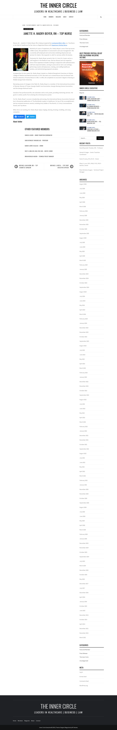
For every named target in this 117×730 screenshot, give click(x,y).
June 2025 (82, 247)
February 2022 (84, 426)
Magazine (58, 17)
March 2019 (83, 566)
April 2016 (82, 597)
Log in (81, 672)
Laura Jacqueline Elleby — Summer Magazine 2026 (94, 99)
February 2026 (84, 211)
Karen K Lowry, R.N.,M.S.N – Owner (34, 146)
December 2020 (84, 489)
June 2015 (82, 610)
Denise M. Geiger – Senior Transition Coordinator (38, 135)
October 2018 (83, 575)
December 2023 (84, 328)
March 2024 (83, 314)
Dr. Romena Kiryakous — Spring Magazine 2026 (94, 107)
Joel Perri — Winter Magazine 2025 (95, 115)
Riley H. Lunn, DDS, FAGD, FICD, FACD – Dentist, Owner (39, 151)
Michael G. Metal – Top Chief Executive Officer (59, 166)
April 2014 (82, 624)
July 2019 (82, 561)
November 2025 (84, 224)
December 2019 (84, 543)
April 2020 (82, 525)
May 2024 (82, 305)
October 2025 (83, 229)
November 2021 (84, 440)
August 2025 (83, 238)
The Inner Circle (58, 5)
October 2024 (83, 283)
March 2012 (83, 637)
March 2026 (83, 206)
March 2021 (83, 476)
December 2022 (84, 382)
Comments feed (84, 681)
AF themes (75, 727)
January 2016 (83, 601)
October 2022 (83, 390)
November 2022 (84, 386)
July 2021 (82, 458)
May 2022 (82, 413)
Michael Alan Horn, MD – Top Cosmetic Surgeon (28, 166)
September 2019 (84, 557)
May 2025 (82, 251)
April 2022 (82, 417)
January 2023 (83, 377)
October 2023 (83, 337)
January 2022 (83, 431)
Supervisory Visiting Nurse (59, 45)
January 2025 (83, 269)
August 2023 (83, 346)
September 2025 (84, 233)
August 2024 (83, 292)
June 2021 (82, 462)
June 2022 (82, 408)
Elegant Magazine (65, 727)
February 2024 (84, 319)
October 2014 (83, 619)
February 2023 (84, 373)
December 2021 (84, 435)
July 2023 (82, 350)
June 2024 (82, 301)
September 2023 (84, 341)
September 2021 (84, 449)
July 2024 (82, 296)
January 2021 (83, 485)
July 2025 (82, 242)
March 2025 (83, 260)
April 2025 (82, 256)
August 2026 (83, 184)
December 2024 (84, 274)
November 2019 (84, 548)
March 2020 (83, 530)
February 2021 (84, 480)
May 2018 (82, 579)
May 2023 (82, 359)
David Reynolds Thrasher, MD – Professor (36, 140)
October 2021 (83, 444)
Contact (71, 17)
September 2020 (84, 503)
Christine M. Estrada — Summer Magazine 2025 (93, 130)
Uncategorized (84, 46)
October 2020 (83, 498)
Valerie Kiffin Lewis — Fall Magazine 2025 (94, 122)
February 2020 (84, 534)
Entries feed (83, 676)
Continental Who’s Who (58, 43)
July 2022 (82, 404)
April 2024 (82, 310)
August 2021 (83, 453)
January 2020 (83, 539)
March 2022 (83, 422)
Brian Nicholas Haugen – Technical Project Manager (39, 156)
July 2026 (82, 188)
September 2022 (84, 395)
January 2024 (83, 323)
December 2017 (84, 584)
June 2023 (82, 355)
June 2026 (82, 193)
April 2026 (82, 202)
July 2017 (82, 588)
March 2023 (83, 368)
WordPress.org (84, 685)
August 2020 (83, 507)
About (65, 17)
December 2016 (84, 592)
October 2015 (83, 606)
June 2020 (82, 516)
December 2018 (84, 570)
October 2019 (83, 552)
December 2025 (84, 220)
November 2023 (84, 332)
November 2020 (84, 494)
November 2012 (84, 633)
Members (51, 17)
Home (45, 17)
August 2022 (83, 399)
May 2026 (82, 197)
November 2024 (84, 278)
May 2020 (82, 521)
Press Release (83, 39)
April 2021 (82, 471)
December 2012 (84, 628)
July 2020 (82, 512)
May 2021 (82, 467)
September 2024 (84, 287)
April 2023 (82, 364)
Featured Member (28, 29)
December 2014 (84, 615)
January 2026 (83, 215)
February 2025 (84, 265)
